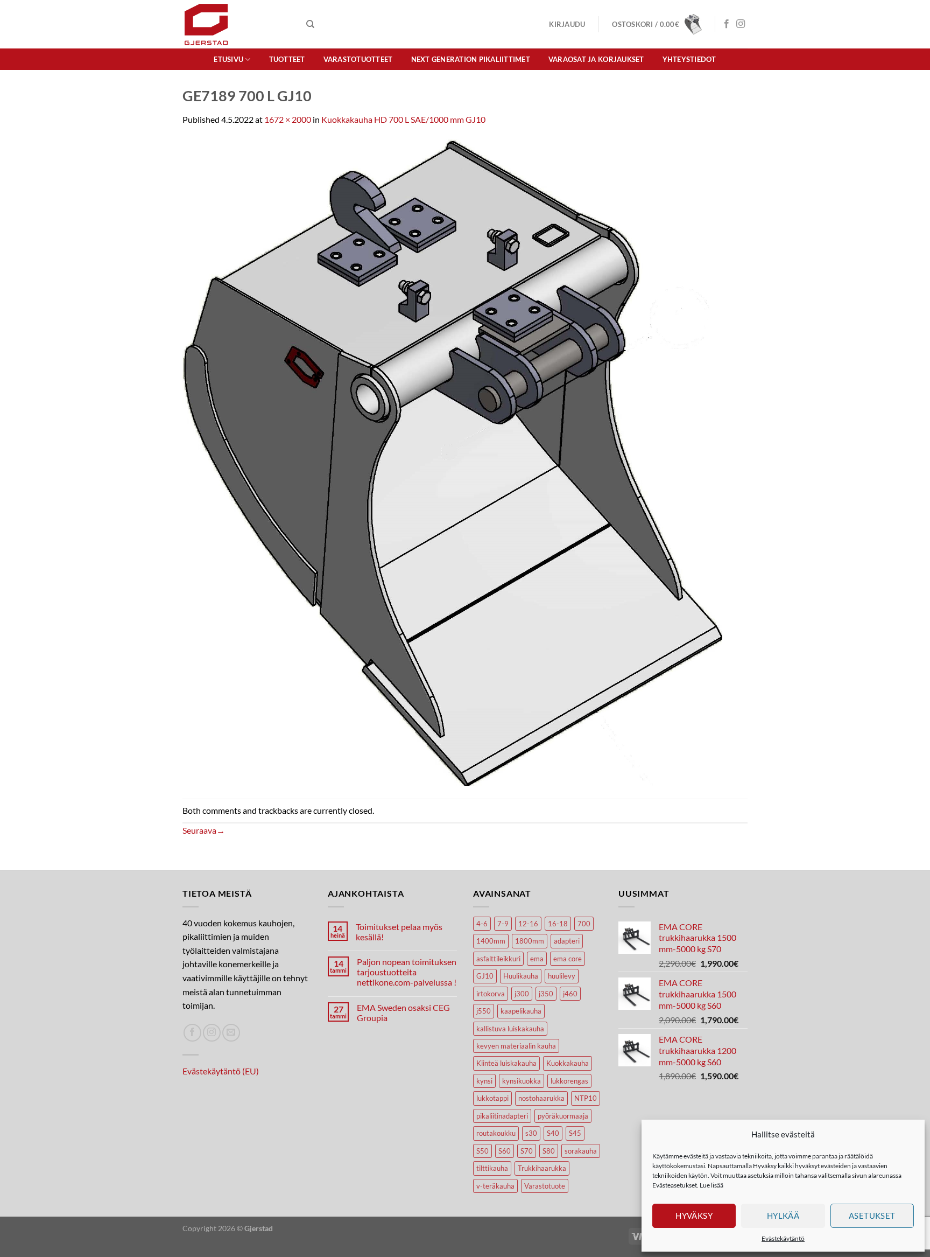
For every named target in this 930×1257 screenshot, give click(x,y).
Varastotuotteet (358, 59)
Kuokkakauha (567, 1063)
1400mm (490, 941)
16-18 (558, 923)
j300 (522, 993)
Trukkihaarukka (542, 1168)
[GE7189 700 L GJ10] (452, 461)
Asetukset (872, 1215)
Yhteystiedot (689, 59)
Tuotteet (287, 59)
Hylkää (783, 1215)
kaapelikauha (521, 1011)
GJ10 (485, 976)
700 (583, 923)
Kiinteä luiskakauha (506, 1063)
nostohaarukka (541, 1098)
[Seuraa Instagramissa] (740, 24)
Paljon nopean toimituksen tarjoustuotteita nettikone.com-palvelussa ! (406, 971)
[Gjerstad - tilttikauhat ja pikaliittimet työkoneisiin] (236, 24)
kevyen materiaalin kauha (516, 1046)
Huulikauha (520, 976)
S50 (482, 1151)
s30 (531, 1133)
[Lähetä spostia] (231, 1033)
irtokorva (490, 993)
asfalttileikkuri (498, 958)
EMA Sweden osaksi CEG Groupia (403, 1012)
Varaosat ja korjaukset (596, 59)
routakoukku (496, 1133)
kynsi (484, 1081)
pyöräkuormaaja (563, 1116)
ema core (567, 958)
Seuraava (203, 830)
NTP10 (585, 1098)
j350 (546, 993)
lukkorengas (569, 1081)
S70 (526, 1151)
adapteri (567, 941)
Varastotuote (544, 1186)
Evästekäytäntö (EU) (220, 1071)
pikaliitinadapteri (502, 1116)
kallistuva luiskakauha (510, 1028)
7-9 (503, 923)
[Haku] (310, 24)
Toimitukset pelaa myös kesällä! (399, 931)
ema (537, 958)
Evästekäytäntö (783, 1238)
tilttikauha (492, 1168)
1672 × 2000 (287, 119)
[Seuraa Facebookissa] (726, 24)
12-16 (528, 923)
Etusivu (228, 59)
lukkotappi (492, 1098)
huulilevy (561, 976)
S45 (575, 1133)
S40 (553, 1133)
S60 (504, 1151)
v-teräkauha (495, 1186)
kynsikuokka (521, 1081)
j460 (570, 993)
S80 (548, 1151)
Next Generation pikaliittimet (470, 59)
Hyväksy (694, 1215)
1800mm (529, 941)
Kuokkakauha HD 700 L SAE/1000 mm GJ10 (403, 119)
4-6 (482, 923)
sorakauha (581, 1151)
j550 (483, 1011)
